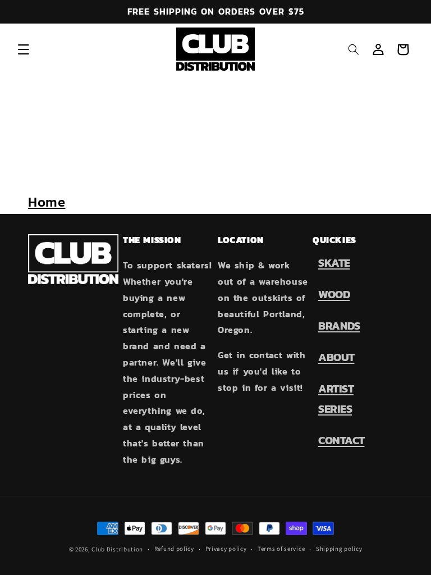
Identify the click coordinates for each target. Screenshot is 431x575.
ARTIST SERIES (336, 398)
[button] (23, 49)
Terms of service (281, 549)
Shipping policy (339, 549)
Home (46, 202)
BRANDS (339, 325)
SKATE (334, 262)
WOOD (334, 294)
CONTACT (341, 440)
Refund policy (174, 549)
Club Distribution (117, 549)
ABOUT (336, 357)
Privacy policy (226, 549)
